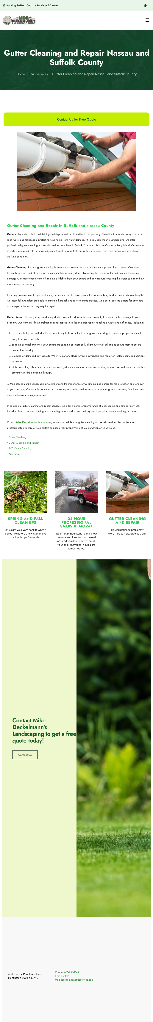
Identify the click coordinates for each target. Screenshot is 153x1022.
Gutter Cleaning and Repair (24, 443)
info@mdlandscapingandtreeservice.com (74, 978)
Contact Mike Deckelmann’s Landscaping (29, 422)
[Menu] (147, 20)
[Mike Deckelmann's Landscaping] (19, 20)
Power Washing (17, 437)
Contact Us (25, 754)
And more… (15, 454)
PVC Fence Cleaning (20, 448)
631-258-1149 (71, 972)
